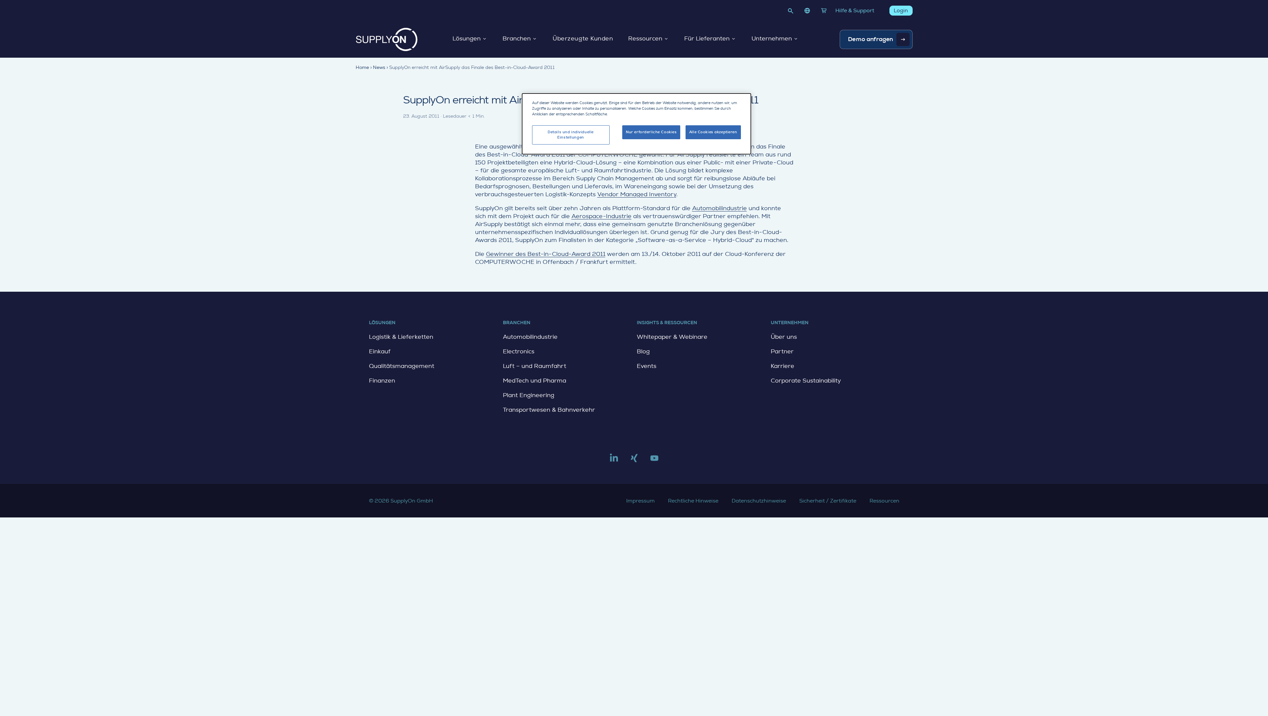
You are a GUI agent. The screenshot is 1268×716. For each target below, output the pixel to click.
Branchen (517, 39)
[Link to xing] (634, 460)
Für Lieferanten (707, 39)
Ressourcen (645, 39)
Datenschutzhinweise (759, 501)
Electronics (518, 351)
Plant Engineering (528, 395)
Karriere (782, 366)
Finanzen (382, 380)
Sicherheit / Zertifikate (827, 501)
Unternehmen (772, 39)
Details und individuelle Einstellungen (571, 135)
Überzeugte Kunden (583, 39)
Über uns (784, 336)
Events (646, 366)
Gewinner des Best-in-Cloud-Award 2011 (545, 254)
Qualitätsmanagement (401, 366)
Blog (643, 351)
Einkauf (380, 351)
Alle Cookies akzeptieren (713, 132)
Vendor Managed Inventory (636, 194)
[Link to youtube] (654, 460)
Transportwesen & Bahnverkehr (549, 409)
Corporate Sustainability (806, 380)
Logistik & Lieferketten (401, 336)
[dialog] (636, 123)
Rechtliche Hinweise (693, 501)
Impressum (640, 501)
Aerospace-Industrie (602, 216)
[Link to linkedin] (614, 460)
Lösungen (467, 39)
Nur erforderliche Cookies (651, 132)
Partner (782, 351)
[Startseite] (387, 39)
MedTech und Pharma (534, 380)
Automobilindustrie (719, 208)
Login (901, 10)
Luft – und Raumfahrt (534, 366)
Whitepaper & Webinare (672, 336)
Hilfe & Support (854, 10)
